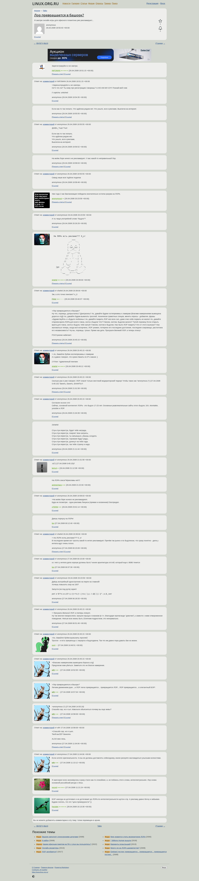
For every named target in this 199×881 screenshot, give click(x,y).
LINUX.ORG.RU (45, 3)
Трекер (107, 3)
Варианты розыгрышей (120, 844)
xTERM (55, 507)
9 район (45, 840)
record (54, 787)
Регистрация (152, 3)
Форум (91, 3)
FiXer (54, 299)
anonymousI (57, 199)
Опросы (99, 3)
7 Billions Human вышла (120, 840)
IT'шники (159, 43)
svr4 (53, 645)
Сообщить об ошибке (39, 870)
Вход (162, 3)
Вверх (164, 867)
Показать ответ (57, 74)
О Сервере (36, 867)
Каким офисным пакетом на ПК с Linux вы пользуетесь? (67, 844)
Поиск (115, 3)
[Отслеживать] (160, 28)
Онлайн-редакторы (50, 848)
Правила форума (47, 867)
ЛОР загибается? (49, 852)
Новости (66, 3)
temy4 (54, 468)
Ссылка (37, 37)
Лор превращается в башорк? (59, 15)
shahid (54, 280)
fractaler (55, 807)
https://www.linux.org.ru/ (40, 872)
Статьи (84, 3)
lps (53, 523)
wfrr (53, 670)
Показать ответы (58, 117)
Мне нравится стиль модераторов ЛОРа (127, 837)
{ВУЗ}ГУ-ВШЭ (42, 43)
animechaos (57, 485)
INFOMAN (56, 71)
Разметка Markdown (62, 867)
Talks (45, 11)
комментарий (48, 81)
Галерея (75, 3)
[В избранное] (160, 21)
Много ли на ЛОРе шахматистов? (125, 848)
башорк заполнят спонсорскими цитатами (60, 837)
